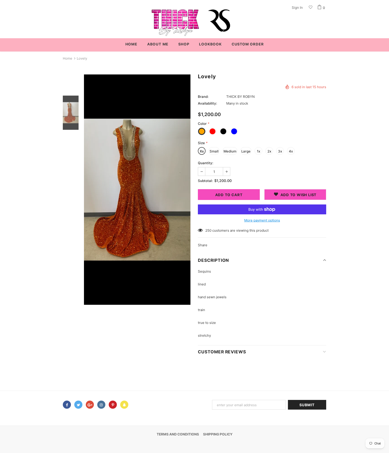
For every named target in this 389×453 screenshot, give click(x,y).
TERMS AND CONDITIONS (178, 434)
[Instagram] (101, 405)
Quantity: (205, 163)
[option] (137, 189)
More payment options (262, 220)
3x (280, 151)
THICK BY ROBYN (240, 96)
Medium (230, 151)
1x (258, 151)
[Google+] (90, 405)
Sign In (297, 7)
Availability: (207, 103)
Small (214, 151)
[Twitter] (78, 405)
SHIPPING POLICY (218, 434)
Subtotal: (205, 181)
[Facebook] (67, 405)
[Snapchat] (124, 405)
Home (67, 58)
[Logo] (194, 25)
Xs (202, 151)
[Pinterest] (113, 405)
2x (269, 151)
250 (208, 230)
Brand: (203, 96)
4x (291, 151)
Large (246, 151)
